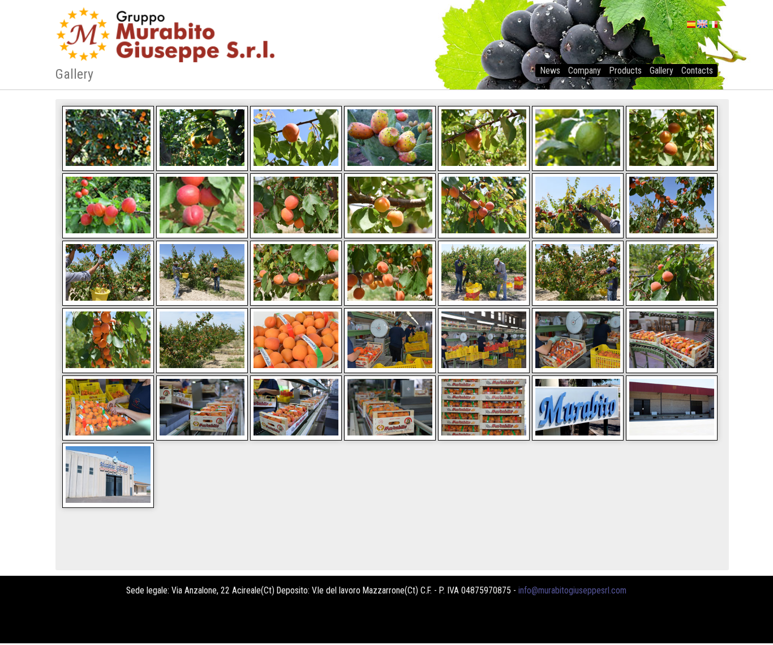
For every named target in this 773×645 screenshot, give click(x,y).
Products (625, 70)
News (550, 70)
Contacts (697, 70)
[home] (386, 40)
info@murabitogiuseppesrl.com (572, 590)
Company (584, 70)
